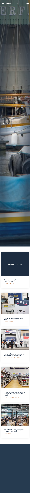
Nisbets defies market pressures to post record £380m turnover (14, 354)
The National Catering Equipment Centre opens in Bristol (14, 430)
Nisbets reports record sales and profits (13, 318)
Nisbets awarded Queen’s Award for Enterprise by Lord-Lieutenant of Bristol (14, 393)
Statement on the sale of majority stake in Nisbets (13, 280)
